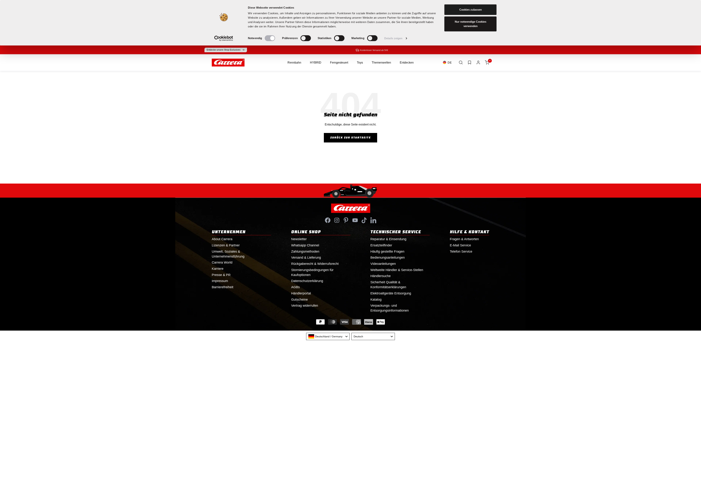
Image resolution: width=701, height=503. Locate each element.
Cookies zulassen (470, 9)
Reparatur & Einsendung (388, 239)
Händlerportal (301, 293)
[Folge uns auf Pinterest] (346, 220)
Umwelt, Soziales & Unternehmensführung (228, 254)
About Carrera (222, 239)
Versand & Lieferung (306, 257)
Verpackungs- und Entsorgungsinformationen (389, 308)
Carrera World (222, 262)
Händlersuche (380, 276)
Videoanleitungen (383, 264)
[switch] (305, 38)
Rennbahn (294, 62)
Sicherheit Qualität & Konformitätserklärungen (388, 284)
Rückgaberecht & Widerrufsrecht (315, 264)
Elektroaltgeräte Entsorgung (390, 293)
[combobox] (328, 336)
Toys (360, 62)
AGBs (295, 287)
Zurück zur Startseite (350, 137)
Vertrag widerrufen (304, 305)
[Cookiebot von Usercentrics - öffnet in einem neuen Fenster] (224, 38)
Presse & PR (221, 275)
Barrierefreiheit (222, 287)
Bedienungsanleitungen (387, 257)
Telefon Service (461, 251)
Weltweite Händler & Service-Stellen (396, 270)
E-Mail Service (460, 245)
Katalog (376, 299)
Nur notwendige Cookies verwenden (470, 24)
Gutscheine (299, 299)
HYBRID (315, 62)
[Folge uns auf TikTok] (364, 220)
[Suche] (461, 62)
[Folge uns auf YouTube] (355, 220)
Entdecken (407, 62)
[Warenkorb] (487, 62)
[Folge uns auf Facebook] (328, 220)
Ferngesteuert (339, 62)
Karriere (217, 268)
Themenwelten (381, 62)
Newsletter (299, 239)
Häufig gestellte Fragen (387, 251)
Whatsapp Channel (305, 245)
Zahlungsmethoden (305, 251)
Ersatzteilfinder (381, 245)
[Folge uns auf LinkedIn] (373, 220)
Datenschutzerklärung (307, 281)
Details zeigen (393, 38)
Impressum (220, 281)
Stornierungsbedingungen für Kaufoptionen (312, 272)
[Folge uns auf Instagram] (337, 220)
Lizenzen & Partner (226, 245)
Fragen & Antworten (464, 239)
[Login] (478, 62)
